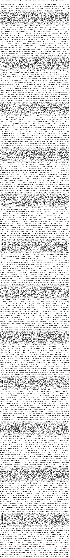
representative (62, 0)
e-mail (57, 0)
